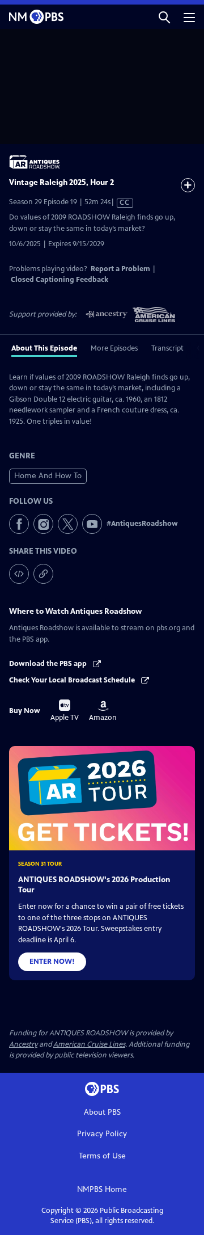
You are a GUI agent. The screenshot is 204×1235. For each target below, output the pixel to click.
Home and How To (48, 475)
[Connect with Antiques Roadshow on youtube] (92, 524)
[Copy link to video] (43, 574)
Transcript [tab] (167, 348)
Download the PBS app (48, 663)
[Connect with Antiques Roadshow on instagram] (43, 524)
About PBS (102, 1112)
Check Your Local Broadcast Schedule (73, 680)
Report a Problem (120, 268)
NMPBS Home (102, 1189)
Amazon (103, 711)
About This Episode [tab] (44, 348)
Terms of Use (102, 1156)
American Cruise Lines (89, 1044)
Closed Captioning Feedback (59, 279)
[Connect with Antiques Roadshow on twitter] (68, 524)
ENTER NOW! (52, 961)
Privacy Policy (102, 1134)
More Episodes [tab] (114, 348)
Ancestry (23, 1044)
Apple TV (64, 710)
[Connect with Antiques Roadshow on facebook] (19, 524)
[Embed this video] (19, 574)
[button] (164, 17)
